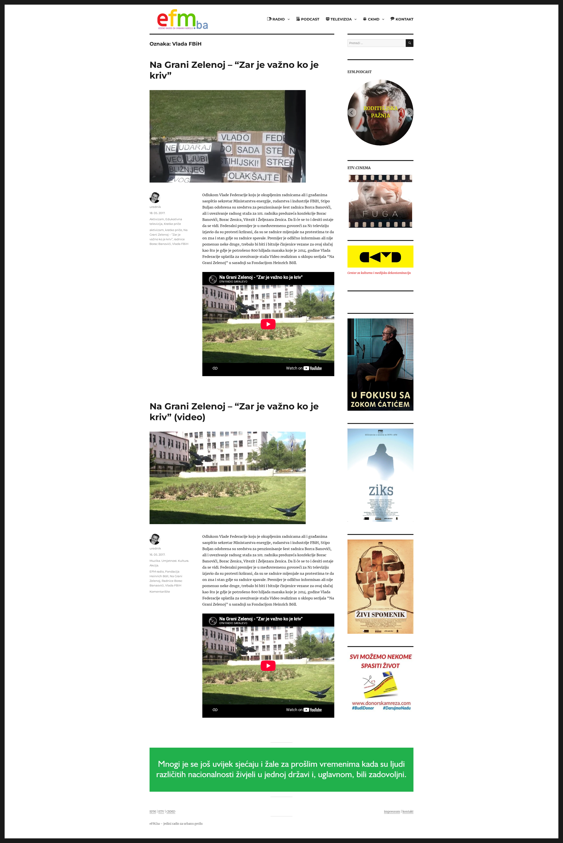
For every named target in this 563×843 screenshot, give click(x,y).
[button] (351, 201)
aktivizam (157, 230)
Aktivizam (157, 219)
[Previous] (351, 112)
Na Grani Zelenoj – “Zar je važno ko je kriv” (169, 234)
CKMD (170, 811)
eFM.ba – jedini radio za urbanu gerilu (176, 824)
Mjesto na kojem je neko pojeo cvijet (380, 112)
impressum (392, 811)
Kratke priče (172, 224)
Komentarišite (160, 591)
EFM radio (157, 571)
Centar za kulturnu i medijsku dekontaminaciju (379, 273)
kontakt (407, 811)
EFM (153, 811)
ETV (161, 811)
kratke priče (173, 230)
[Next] (409, 112)
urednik (155, 207)
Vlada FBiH (180, 244)
